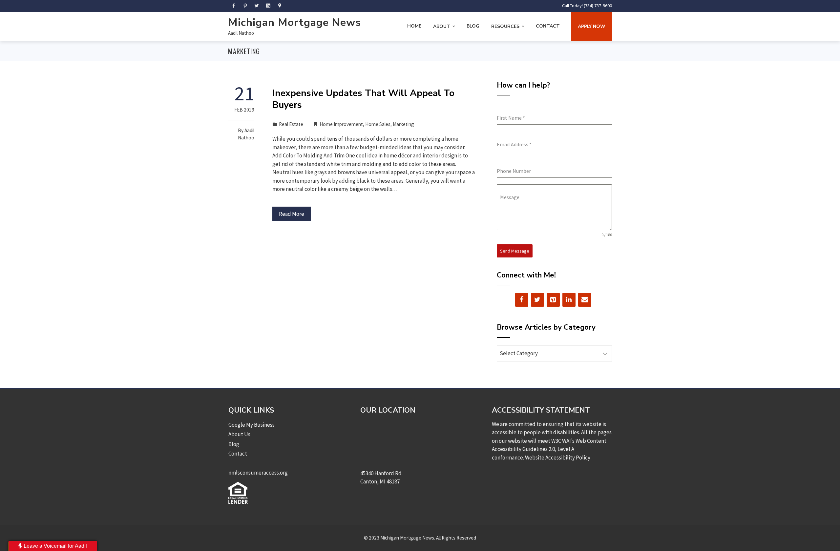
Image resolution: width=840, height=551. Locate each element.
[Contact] (584, 300)
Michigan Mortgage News (294, 22)
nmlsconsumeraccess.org (258, 472)
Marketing (403, 124)
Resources (505, 26)
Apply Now (591, 26)
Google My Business (251, 424)
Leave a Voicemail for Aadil (54, 546)
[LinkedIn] (569, 300)
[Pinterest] (553, 300)
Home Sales (377, 124)
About (441, 26)
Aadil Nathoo (241, 33)
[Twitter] (537, 300)
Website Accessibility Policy (557, 457)
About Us (239, 434)
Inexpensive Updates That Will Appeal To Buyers (363, 99)
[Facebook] (521, 300)
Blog (473, 26)
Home (414, 26)
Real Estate (291, 124)
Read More (291, 213)
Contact (548, 26)
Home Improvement (341, 124)
